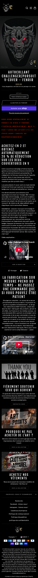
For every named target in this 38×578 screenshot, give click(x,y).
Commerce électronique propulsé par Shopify (19, 576)
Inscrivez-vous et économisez (19, 494)
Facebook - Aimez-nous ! (19, 504)
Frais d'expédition (7, 86)
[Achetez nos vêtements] (19, 461)
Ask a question (18, 264)
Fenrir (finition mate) (19, 97)
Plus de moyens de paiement (19, 113)
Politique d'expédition (19, 517)
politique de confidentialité (19, 520)
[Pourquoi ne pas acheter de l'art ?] (19, 418)
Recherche (19, 501)
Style (19, 93)
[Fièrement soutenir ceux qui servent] (19, 373)
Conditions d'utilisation (19, 510)
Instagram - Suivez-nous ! (19, 507)
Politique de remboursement (19, 514)
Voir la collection (19, 447)
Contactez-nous (19, 404)
